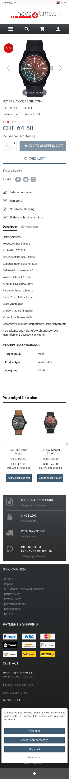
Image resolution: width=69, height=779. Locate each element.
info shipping (23, 468)
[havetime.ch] (34, 14)
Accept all (34, 731)
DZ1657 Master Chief (50, 451)
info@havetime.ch (22, 684)
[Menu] (11, 29)
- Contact (8, 579)
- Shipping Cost (12, 608)
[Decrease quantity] (14, 148)
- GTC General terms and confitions (23, 589)
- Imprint (8, 584)
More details (34, 757)
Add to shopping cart (45, 146)
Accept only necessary (34, 740)
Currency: (8, 2)
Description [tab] (10, 226)
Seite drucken (14, 170)
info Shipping (27, 136)
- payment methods (14, 603)
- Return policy (11, 594)
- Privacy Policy (12, 598)
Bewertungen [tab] (29, 226)
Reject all (34, 749)
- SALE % (8, 613)
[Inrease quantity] (14, 143)
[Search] (27, 29)
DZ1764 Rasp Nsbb (18, 451)
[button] (18, 179)
